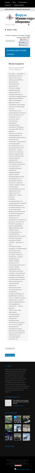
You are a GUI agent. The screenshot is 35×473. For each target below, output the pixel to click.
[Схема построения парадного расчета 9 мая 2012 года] (26, 428)
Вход (14, 2)
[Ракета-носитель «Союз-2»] (8, 437)
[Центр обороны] (17, 419)
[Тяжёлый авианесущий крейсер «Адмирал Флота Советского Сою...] (17, 428)
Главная (7, 2)
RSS (28, 37)
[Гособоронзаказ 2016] (8, 428)
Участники (21, 35)
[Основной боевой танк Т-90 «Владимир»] (17, 437)
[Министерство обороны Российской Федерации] (8, 419)
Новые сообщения (11, 35)
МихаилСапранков (16, 64)
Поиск (24, 37)
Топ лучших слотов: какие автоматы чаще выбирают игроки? (21, 402)
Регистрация (22, 2)
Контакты (8, 5)
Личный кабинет (19, 5)
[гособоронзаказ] (26, 419)
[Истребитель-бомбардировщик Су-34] (26, 437)
